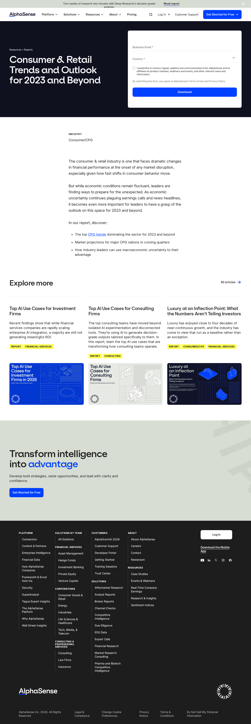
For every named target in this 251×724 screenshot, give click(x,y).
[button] (50, 14)
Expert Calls (102, 639)
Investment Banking (71, 567)
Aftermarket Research (109, 587)
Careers (136, 546)
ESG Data (101, 632)
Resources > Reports (21, 49)
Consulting (112, 355)
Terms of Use (196, 81)
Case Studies (139, 574)
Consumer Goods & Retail (70, 596)
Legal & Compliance (82, 713)
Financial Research (107, 646)
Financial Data (31, 559)
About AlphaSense (143, 539)
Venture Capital (68, 580)
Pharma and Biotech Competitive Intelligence (108, 667)
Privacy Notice (144, 713)
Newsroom (138, 559)
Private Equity (67, 574)
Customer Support (106, 546)
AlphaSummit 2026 (107, 539)
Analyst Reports (105, 594)
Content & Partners (34, 546)
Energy (62, 605)
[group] (200, 14)
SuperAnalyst (30, 594)
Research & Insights (143, 598)
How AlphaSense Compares (33, 568)
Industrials (64, 612)
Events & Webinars (143, 580)
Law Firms (64, 660)
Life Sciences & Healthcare (68, 621)
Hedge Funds (66, 560)
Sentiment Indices (142, 605)
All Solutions (66, 539)
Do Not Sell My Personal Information (202, 713)
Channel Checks (105, 608)
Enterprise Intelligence (36, 552)
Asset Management (70, 553)
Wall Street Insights (34, 625)
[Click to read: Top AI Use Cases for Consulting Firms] (125, 384)
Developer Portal (105, 552)
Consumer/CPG (193, 346)
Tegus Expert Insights (36, 601)
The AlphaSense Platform (32, 610)
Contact (136, 552)
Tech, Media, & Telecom (67, 631)
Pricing (131, 14)
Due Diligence (103, 625)
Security (27, 587)
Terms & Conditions (167, 713)
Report (16, 346)
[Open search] (150, 14)
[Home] (22, 14)
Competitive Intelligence (102, 616)
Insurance (64, 666)
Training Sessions (106, 566)
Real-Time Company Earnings (144, 589)
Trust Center (103, 573)
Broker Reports (104, 601)
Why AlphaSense (33, 618)
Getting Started (105, 559)
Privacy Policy (217, 81)
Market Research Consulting (106, 654)
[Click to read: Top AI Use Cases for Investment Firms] (46, 384)
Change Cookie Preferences (111, 713)
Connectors (29, 539)
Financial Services (38, 346)
